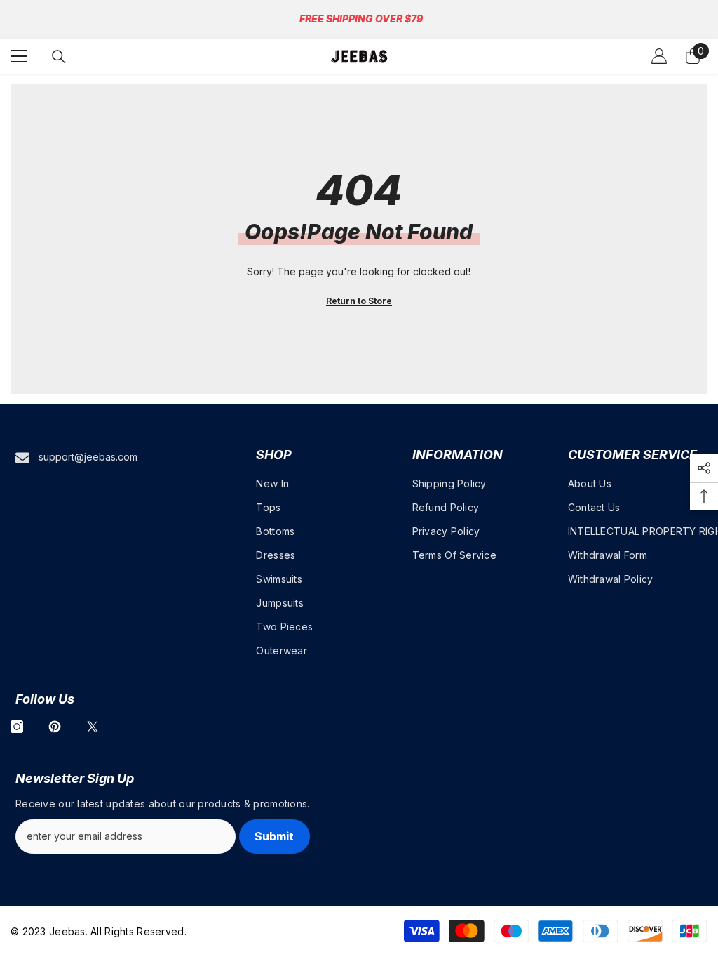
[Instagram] (16, 726)
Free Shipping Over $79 (361, 19)
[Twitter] (92, 726)
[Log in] (659, 56)
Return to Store (359, 301)
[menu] (19, 56)
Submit (274, 836)
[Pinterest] (54, 726)
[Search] (58, 56)
